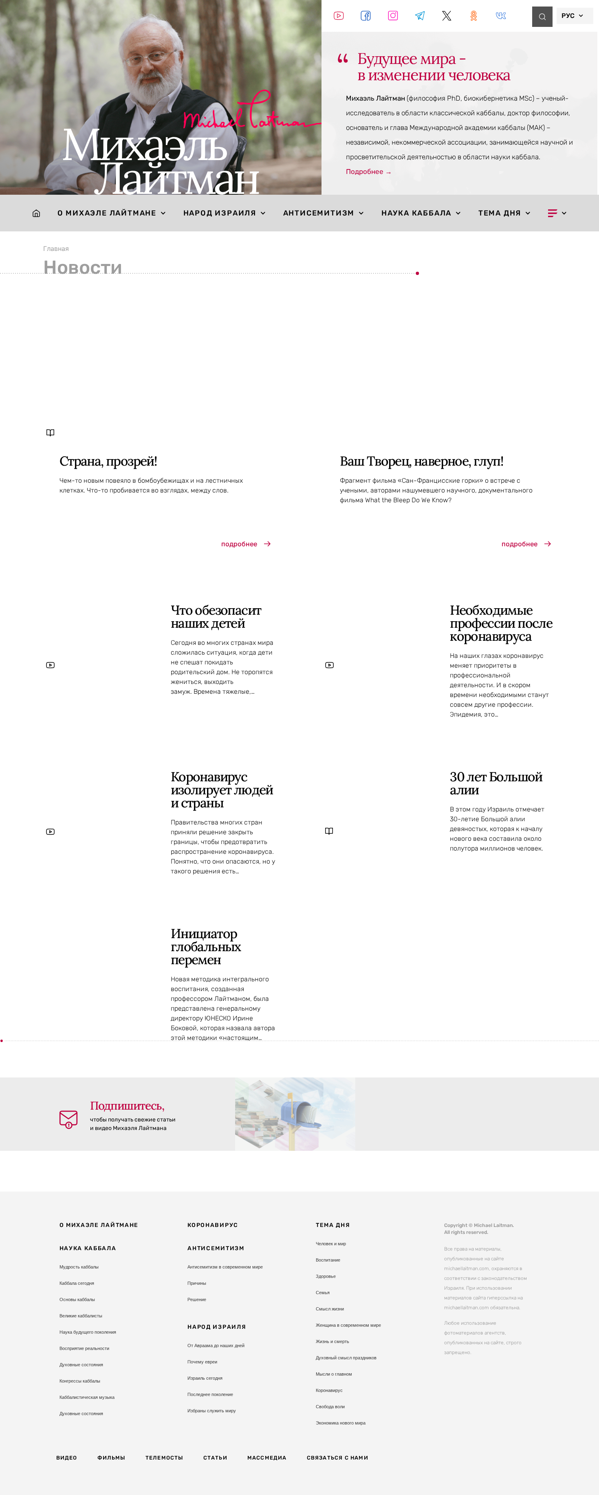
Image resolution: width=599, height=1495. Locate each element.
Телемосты (164, 1458)
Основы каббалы (77, 1299)
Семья (323, 1292)
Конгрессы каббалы (79, 1380)
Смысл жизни (330, 1308)
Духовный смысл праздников (346, 1357)
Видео (66, 1458)
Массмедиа (267, 1458)
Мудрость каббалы (79, 1266)
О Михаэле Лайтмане (106, 213)
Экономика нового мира (341, 1422)
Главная (56, 248)
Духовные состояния (81, 1364)
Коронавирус (212, 1225)
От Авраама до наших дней (215, 1345)
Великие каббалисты (80, 1315)
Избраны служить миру (211, 1410)
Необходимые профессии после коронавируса (501, 623)
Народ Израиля (219, 213)
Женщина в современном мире (348, 1325)
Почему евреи (202, 1361)
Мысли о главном (334, 1374)
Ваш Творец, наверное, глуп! (421, 461)
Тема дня (499, 213)
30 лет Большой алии (496, 783)
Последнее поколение (210, 1394)
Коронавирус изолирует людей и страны (222, 789)
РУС (568, 16)
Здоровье (326, 1276)
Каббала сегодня (76, 1283)
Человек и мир (331, 1243)
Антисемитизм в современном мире (225, 1266)
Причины (196, 1283)
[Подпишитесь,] (68, 1119)
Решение (196, 1299)
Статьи (215, 1458)
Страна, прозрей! (107, 461)
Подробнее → (369, 171)
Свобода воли (330, 1406)
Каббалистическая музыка (87, 1397)
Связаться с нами (337, 1458)
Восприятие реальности (84, 1348)
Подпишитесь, (127, 1105)
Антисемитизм (319, 213)
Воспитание (328, 1260)
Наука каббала (416, 213)
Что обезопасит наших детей (216, 616)
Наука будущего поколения (87, 1332)
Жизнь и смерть (332, 1341)
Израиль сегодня (204, 1378)
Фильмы (111, 1458)
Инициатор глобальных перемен (206, 946)
